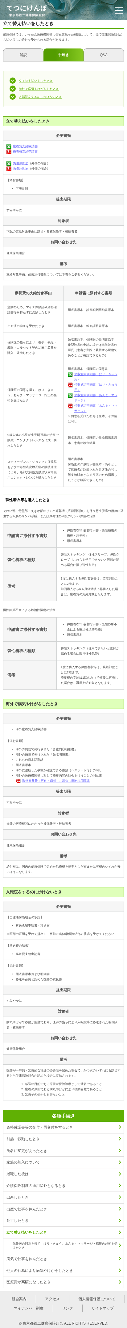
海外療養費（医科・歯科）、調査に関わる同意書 (56, 780)
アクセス (52, 1299)
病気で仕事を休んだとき (26, 1259)
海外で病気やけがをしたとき (39, 88)
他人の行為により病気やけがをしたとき (39, 1270)
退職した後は (17, 1174)
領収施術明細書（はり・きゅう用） (95, 376)
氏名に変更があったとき (26, 1151)
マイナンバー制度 (28, 1308)
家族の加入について (23, 1162)
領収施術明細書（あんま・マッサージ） (95, 397)
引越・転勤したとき (23, 1139)
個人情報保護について (96, 1299)
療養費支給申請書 (25, 146)
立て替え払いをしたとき (36, 80)
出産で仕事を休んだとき (26, 1209)
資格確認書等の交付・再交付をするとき (39, 1127)
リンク (67, 1308)
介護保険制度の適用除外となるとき (36, 1185)
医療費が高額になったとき (28, 1282)
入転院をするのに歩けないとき (40, 96)
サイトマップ (103, 1308)
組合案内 (19, 1299)
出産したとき (17, 1197)
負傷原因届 (20, 163)
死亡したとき (17, 1220)
